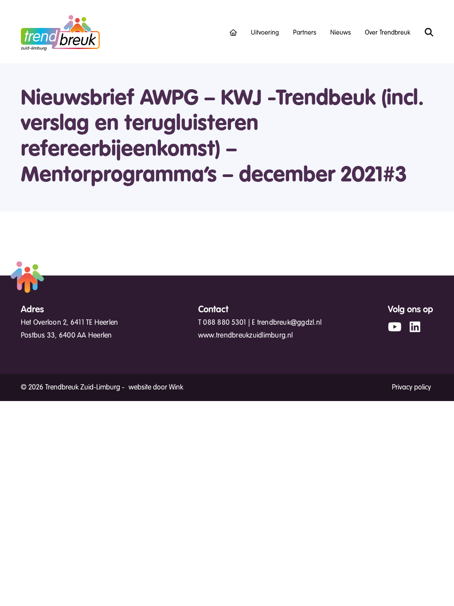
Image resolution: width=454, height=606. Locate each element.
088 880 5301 (224, 322)
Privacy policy (411, 387)
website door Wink (156, 387)
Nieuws (340, 32)
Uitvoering (265, 32)
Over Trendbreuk (388, 32)
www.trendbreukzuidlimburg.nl (245, 335)
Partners (304, 32)
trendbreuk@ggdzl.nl (289, 322)
